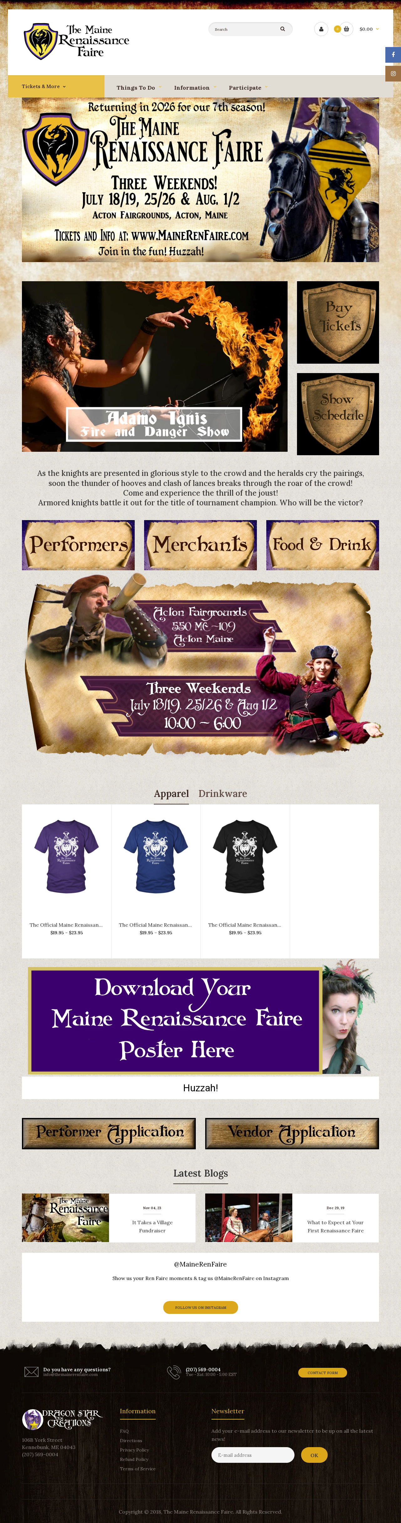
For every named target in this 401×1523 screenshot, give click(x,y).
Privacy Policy (134, 1450)
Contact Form (323, 1373)
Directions (131, 1440)
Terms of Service (138, 1469)
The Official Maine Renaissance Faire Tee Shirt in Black (273, 925)
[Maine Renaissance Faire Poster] (200, 1072)
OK (314, 1455)
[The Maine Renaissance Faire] (78, 58)
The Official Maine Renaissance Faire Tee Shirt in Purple (96, 925)
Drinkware (222, 793)
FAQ (124, 1431)
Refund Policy (134, 1459)
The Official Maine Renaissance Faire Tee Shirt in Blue (183, 925)
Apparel (171, 793)
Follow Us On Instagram (200, 1307)
